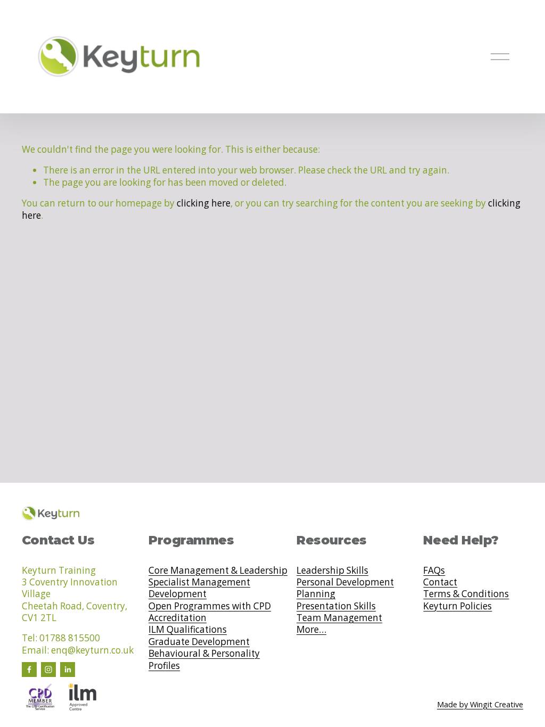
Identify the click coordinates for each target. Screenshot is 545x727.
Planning (315, 594)
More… (311, 629)
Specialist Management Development (199, 588)
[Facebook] (29, 669)
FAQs (434, 570)
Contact (440, 582)
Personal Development (345, 582)
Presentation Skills (336, 606)
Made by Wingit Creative (480, 704)
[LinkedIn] (67, 669)
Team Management (339, 618)
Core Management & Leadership (217, 570)
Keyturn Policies (457, 606)
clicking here (203, 203)
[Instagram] (48, 669)
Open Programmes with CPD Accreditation (209, 612)
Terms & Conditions (466, 594)
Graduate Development (199, 642)
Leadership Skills (332, 570)
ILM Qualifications (187, 629)
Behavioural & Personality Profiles (204, 659)
